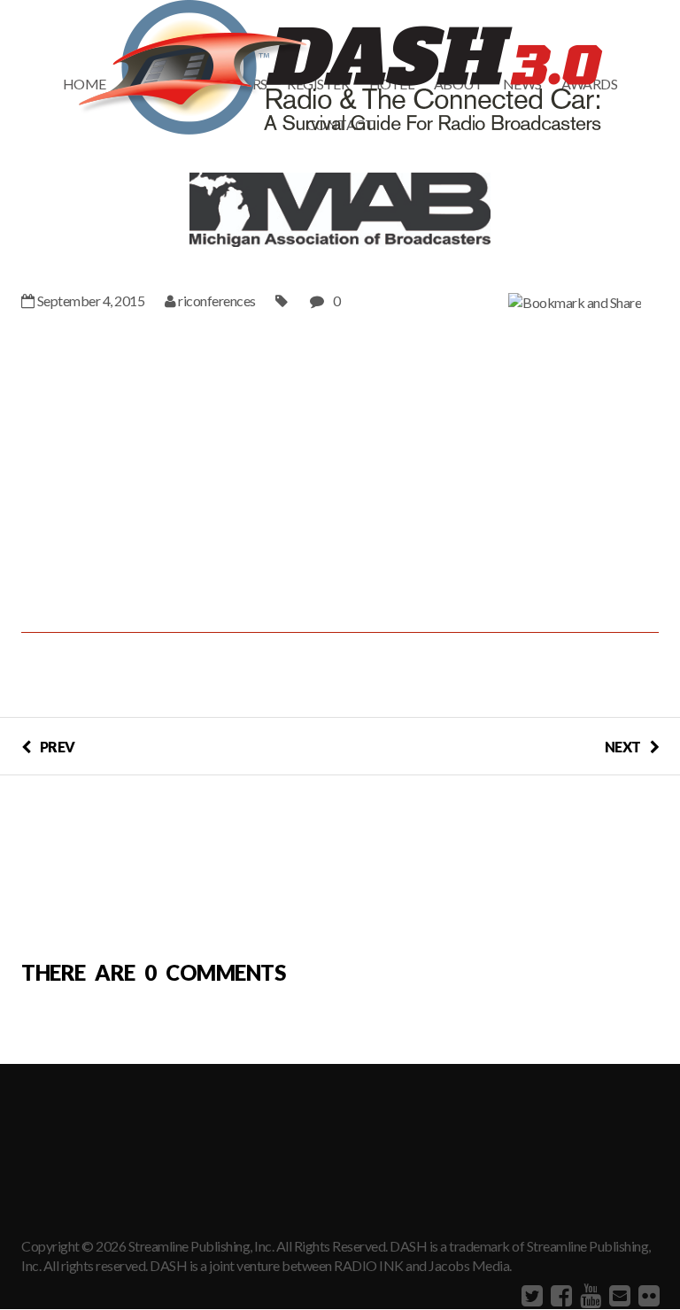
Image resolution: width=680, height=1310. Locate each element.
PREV (57, 746)
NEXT (623, 746)
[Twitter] (530, 1295)
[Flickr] (647, 1295)
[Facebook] (559, 1295)
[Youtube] (588, 1295)
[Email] (617, 1295)
